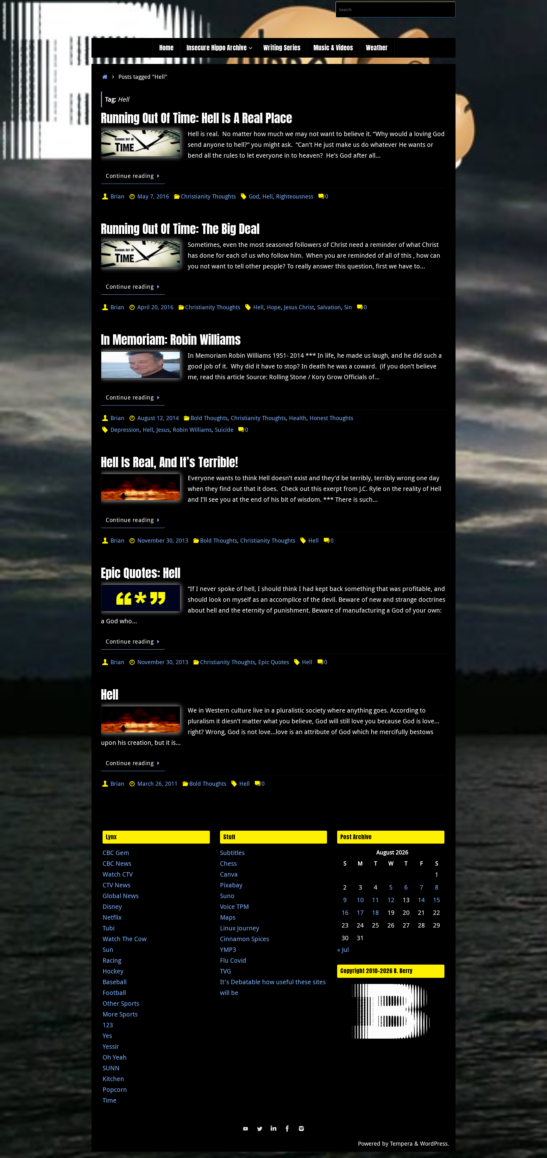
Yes (107, 1035)
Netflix (112, 917)
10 (360, 900)
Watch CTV (118, 874)
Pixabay (231, 885)
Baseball (115, 982)
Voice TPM (234, 906)
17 (360, 912)
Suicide (224, 429)
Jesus (163, 429)
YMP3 (228, 949)
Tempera (401, 1143)
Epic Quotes (273, 662)
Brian (117, 196)
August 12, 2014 (158, 418)
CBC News (117, 863)
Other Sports (121, 1003)
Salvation (329, 307)
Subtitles (232, 852)
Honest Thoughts (331, 418)
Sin (348, 307)
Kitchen (113, 1078)
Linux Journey (239, 928)
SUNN (111, 1068)
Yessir (111, 1046)
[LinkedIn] (273, 1128)
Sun (108, 949)
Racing (112, 960)
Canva (229, 874)
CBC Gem (116, 852)
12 (390, 900)
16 (345, 912)
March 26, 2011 (157, 783)
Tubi (109, 928)
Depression (125, 429)
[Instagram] (301, 1128)
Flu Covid (233, 960)
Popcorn (115, 1089)
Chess (228, 863)
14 (421, 900)
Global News (121, 895)
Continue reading (130, 175)
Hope (274, 307)
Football (114, 992)
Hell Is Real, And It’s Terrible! (169, 462)
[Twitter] (259, 1128)
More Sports (120, 1014)
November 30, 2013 (162, 540)
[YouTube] (245, 1128)
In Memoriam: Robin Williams (171, 339)
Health (297, 418)
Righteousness (294, 196)
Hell (267, 196)
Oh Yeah (115, 1057)
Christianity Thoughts (208, 196)
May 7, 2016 (153, 196)
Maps (228, 917)
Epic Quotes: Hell (140, 573)
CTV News (116, 885)
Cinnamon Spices (244, 939)
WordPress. (434, 1143)
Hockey (113, 971)
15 (436, 900)
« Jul (343, 949)
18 (375, 912)
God (254, 196)
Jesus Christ (299, 307)
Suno (227, 895)
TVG (225, 971)
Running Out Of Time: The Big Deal (180, 229)
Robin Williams (192, 429)
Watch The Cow (125, 939)
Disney (112, 906)
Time (109, 1100)
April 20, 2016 (155, 307)
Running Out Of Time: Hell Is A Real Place (196, 118)
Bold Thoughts (209, 418)
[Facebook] (287, 1128)
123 (108, 1025)
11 (375, 900)
